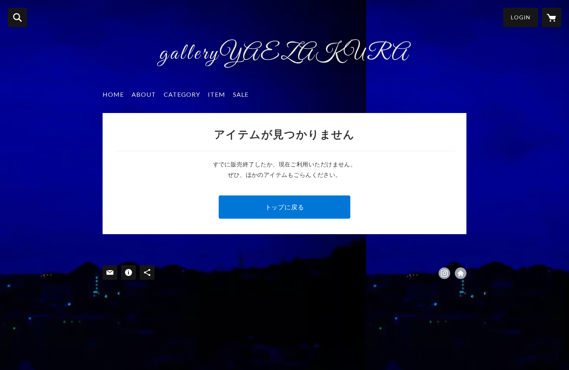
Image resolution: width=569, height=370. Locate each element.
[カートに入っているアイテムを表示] (551, 17)
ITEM (216, 94)
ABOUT (144, 94)
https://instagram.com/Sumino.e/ (444, 273)
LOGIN (520, 17)
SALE (241, 94)
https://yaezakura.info (460, 273)
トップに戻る (284, 207)
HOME (113, 94)
